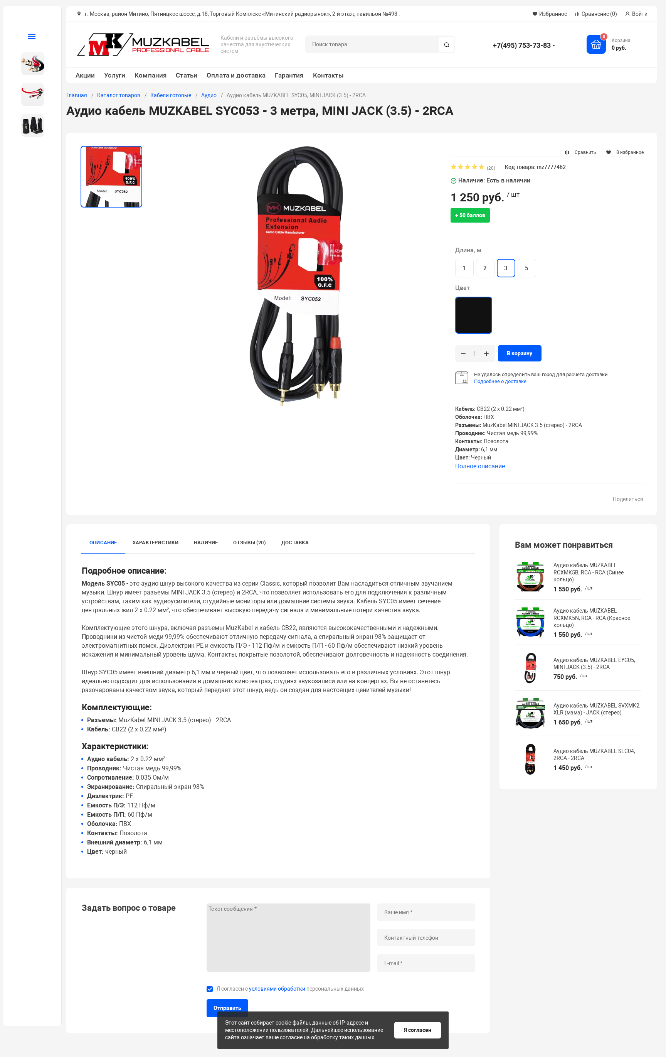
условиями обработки (277, 989)
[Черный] (473, 315)
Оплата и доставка (236, 75)
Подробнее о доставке (500, 381)
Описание (103, 542)
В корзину (519, 353)
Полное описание (480, 466)
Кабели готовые (170, 95)
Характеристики (155, 542)
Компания (150, 75)
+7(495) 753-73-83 (522, 45)
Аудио (209, 95)
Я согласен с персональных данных (290, 989)
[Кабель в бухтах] (29, 63)
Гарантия (289, 75)
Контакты (328, 75)
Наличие (206, 542)
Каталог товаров (118, 95)
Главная (76, 95)
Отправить (227, 1008)
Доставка (295, 542)
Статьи (186, 75)
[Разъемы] (29, 125)
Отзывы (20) (249, 542)
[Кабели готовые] (29, 94)
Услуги (114, 75)
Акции (85, 75)
